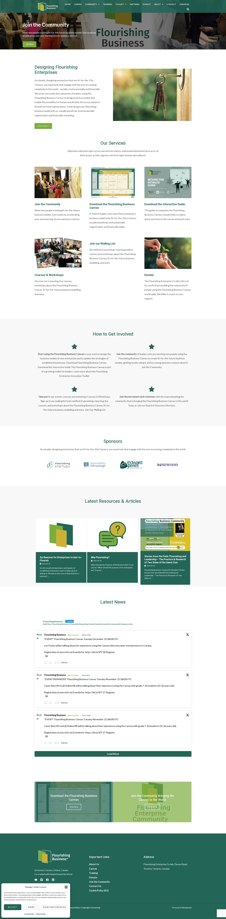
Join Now (184, 4)
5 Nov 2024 (86, 675)
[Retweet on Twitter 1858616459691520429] (51, 663)
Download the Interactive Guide (164, 204)
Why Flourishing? (100, 557)
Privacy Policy (41, 914)
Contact (171, 4)
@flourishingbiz (73, 635)
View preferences (54, 907)
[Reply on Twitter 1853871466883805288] (45, 703)
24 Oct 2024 (86, 715)
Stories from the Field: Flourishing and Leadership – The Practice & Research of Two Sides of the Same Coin (165, 559)
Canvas (78, 4)
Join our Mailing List (102, 244)
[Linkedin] (53, 879)
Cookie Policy (29, 914)
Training (107, 4)
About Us (94, 864)
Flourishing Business (55, 634)
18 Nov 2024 (86, 635)
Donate (147, 4)
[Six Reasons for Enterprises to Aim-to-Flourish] (61, 535)
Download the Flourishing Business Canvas (112, 206)
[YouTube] (36, 879)
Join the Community (47, 204)
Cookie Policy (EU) (99, 890)
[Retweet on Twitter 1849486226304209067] (51, 743)
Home (68, 4)
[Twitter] (41, 879)
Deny (31, 907)
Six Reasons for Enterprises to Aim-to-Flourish (61, 559)
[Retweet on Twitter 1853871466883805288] (51, 703)
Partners (134, 4)
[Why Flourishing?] (112, 535)
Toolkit (119, 4)
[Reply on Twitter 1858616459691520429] (45, 663)
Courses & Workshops (49, 275)
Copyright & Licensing (90, 907)
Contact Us (95, 886)
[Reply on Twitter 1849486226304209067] (45, 743)
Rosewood (186, 907)
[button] (66, 887)
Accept (12, 907)
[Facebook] (47, 879)
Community (91, 4)
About (157, 4)
